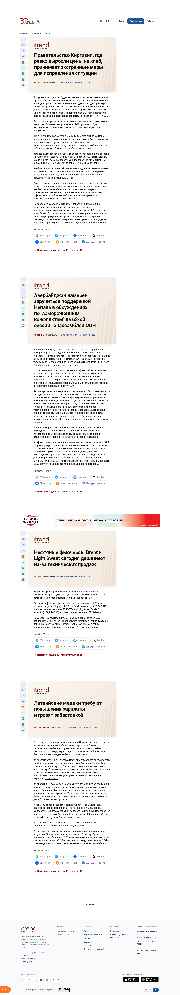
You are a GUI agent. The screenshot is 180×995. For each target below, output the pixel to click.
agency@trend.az (27, 962)
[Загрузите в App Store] (131, 979)
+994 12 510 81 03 (28, 959)
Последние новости (65, 931)
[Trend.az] (30, 21)
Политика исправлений (94, 949)
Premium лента (63, 935)
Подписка (114, 931)
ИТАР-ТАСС (100, 115)
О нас (86, 931)
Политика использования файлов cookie (147, 950)
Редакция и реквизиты (93, 935)
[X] (35, 979)
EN (146, 990)
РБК (90, 597)
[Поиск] (101, 21)
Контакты (88, 939)
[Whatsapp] (23, 979)
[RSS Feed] (58, 979)
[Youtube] (41, 979)
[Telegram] (47, 979)
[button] (22, 39)
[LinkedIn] (52, 979)
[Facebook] (29, 979)
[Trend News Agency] (28, 929)
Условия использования (147, 931)
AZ (151, 990)
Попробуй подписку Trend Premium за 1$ (59, 250)
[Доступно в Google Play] (150, 979)
